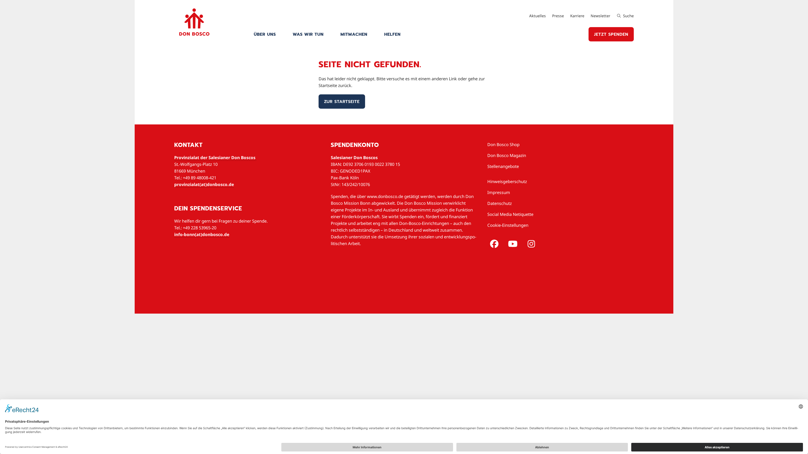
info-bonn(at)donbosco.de (201, 234)
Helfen (392, 34)
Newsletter (600, 15)
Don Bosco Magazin (506, 155)
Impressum (498, 192)
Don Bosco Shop (503, 144)
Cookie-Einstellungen (507, 225)
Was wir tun (308, 34)
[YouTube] (512, 244)
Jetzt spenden (611, 34)
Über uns (265, 34)
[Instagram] (530, 244)
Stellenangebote (503, 166)
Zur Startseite (342, 101)
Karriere (577, 15)
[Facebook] (493, 244)
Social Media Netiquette (510, 214)
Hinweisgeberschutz (507, 181)
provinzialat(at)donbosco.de (204, 184)
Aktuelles (537, 15)
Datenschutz (499, 203)
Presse (558, 15)
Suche (628, 15)
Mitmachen (353, 34)
